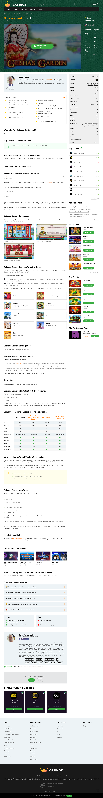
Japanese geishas (47, 79)
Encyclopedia (7, 756)
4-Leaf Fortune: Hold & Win (90, 315)
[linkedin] (19, 639)
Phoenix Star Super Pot (89, 263)
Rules (5, 745)
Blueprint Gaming (24, 565)
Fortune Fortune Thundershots (60, 417)
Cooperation (60, 726)
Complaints (33, 740)
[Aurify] (97, 80)
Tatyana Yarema (18, 666)
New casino (7, 726)
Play (14, 709)
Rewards (6, 751)
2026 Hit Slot (86, 306)
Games (16, 9)
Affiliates (59, 737)
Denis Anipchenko (11, 88)
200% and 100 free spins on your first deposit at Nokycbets (91, 332)
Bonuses (24, 9)
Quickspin (38, 564)
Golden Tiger (86, 254)
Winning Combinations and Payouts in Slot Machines (83, 214)
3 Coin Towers (86, 280)
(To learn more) (61, 795)
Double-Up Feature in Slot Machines (79, 207)
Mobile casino (34, 734)
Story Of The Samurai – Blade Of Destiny (33, 417)
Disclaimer (60, 729)
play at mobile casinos (18, 538)
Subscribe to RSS (52, 791)
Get (95, 336)
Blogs (84, 726)
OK (69, 795)
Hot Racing (85, 236)
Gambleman (86, 289)
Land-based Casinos (35, 742)
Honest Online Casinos (10, 740)
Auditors (32, 754)
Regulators (33, 751)
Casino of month (34, 726)
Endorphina (85, 282)
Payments (33, 729)
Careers (59, 734)
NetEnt (5, 565)
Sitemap (32, 756)
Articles (33, 9)
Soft (31, 745)
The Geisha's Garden (9, 177)
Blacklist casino (8, 729)
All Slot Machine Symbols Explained (79, 211)
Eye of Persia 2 (46, 417)
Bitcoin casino (34, 731)
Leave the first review (90, 20)
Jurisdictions (33, 748)
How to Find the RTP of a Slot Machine (80, 209)
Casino (8, 9)
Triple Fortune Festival (88, 227)
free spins (18, 363)
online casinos (48, 182)
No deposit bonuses (9, 748)
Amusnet (85, 229)
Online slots (7, 737)
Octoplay (85, 317)
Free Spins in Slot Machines (76, 216)
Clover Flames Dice (87, 298)
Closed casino (7, 731)
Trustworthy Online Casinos (11, 734)
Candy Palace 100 (87, 245)
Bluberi (54, 564)
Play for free (89, 232)
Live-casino (33, 737)
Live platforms (34, 759)
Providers (6, 754)
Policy (58, 731)
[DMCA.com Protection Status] (50, 787)
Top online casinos (9, 742)
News (40, 9)
